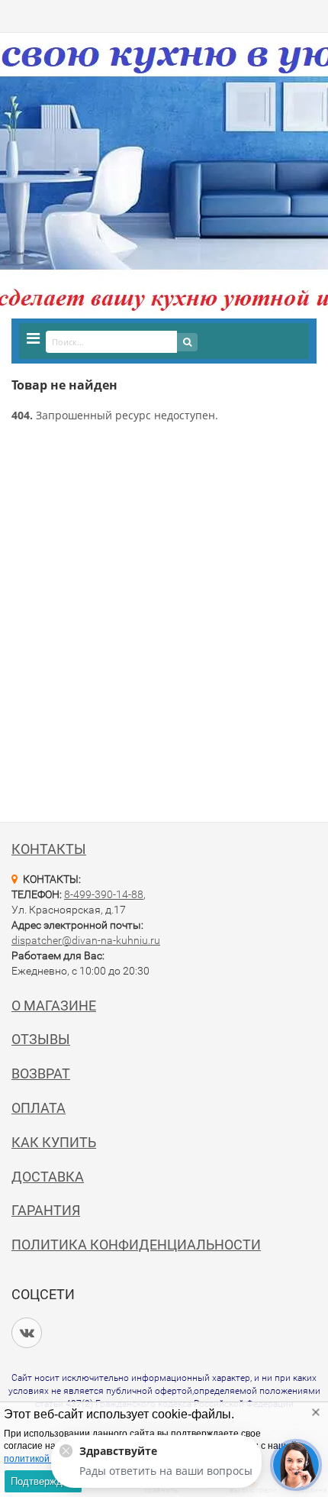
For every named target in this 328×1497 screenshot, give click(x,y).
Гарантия (45, 1210)
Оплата (38, 1108)
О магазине (53, 1005)
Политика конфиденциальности (136, 1245)
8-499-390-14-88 (103, 894)
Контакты (48, 849)
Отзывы (40, 1039)
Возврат (40, 1073)
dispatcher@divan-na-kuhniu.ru (85, 940)
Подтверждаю (43, 1481)
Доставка (47, 1177)
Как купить (53, 1142)
